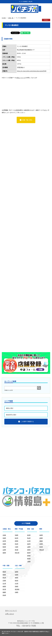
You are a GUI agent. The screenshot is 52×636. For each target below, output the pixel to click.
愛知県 (28, 558)
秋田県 (4, 546)
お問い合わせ (9, 614)
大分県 (16, 583)
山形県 (4, 549)
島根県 (4, 574)
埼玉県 (16, 544)
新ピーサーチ (21, 78)
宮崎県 (16, 586)
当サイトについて (11, 610)
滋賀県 (41, 535)
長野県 (28, 549)
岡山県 (4, 577)
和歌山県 (41, 549)
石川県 (28, 541)
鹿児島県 (17, 589)
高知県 (4, 595)
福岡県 (16, 571)
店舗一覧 (10, 18)
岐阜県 (28, 552)
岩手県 (4, 541)
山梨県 (28, 546)
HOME (4, 18)
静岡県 (28, 555)
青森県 (4, 538)
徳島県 (4, 586)
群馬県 (16, 541)
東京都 (16, 549)
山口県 (4, 583)
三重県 (28, 561)
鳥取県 (4, 571)
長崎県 (16, 577)
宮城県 (4, 544)
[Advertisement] (26, 93)
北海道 (4, 535)
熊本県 (16, 580)
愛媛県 (4, 592)
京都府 (41, 538)
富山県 (28, 538)
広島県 (4, 580)
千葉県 (16, 546)
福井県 (28, 544)
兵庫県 (41, 544)
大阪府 (41, 541)
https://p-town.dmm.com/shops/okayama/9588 (31, 71)
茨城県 (16, 535)
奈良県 (41, 546)
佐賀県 (16, 574)
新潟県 (28, 535)
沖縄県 (16, 592)
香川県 (4, 589)
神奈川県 (17, 552)
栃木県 (16, 538)
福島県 (4, 552)
